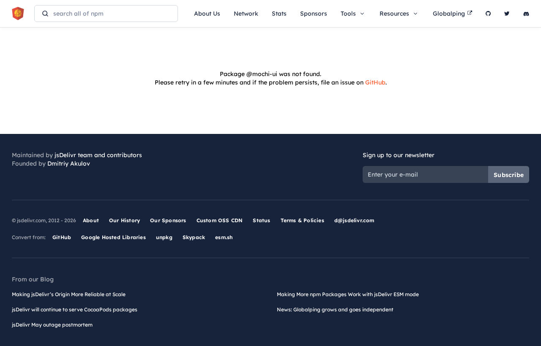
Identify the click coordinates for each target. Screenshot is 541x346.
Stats (279, 13)
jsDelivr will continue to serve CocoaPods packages (74, 309)
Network (246, 13)
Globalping (449, 13)
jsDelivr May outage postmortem (52, 324)
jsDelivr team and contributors (98, 155)
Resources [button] (394, 13)
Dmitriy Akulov (68, 163)
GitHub (375, 82)
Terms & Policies (302, 220)
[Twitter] (507, 13)
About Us (207, 13)
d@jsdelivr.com (354, 220)
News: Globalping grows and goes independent (335, 309)
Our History (124, 220)
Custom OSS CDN (220, 220)
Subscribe (509, 175)
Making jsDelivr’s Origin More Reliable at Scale (69, 294)
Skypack (194, 237)
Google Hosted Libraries (113, 237)
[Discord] (526, 13)
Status (261, 220)
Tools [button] (348, 13)
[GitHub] (488, 13)
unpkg (164, 237)
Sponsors (313, 13)
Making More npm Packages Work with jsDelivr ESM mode (348, 294)
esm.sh (223, 237)
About (91, 220)
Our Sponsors (168, 220)
